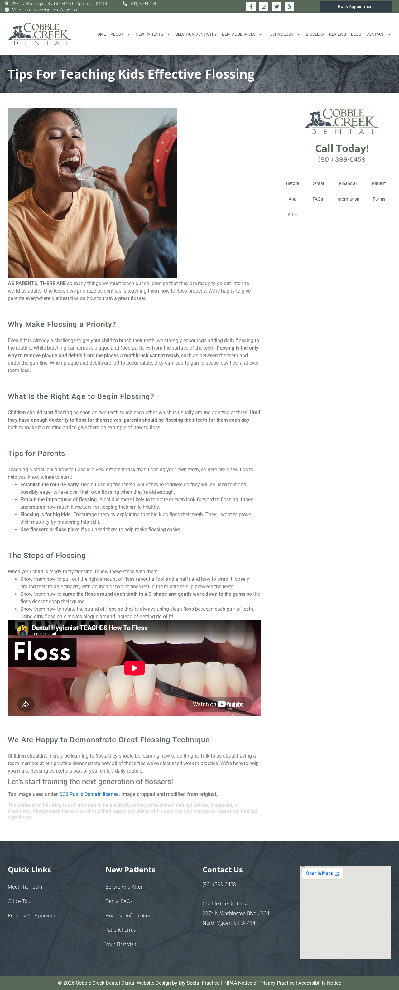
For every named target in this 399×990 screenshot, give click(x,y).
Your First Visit (120, 944)
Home (100, 34)
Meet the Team (25, 886)
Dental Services (239, 34)
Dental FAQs (317, 191)
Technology (281, 34)
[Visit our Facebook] (251, 6)
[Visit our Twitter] (276, 6)
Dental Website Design (146, 983)
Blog (356, 34)
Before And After (292, 199)
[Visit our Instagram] (263, 6)
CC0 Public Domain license (89, 794)
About (117, 34)
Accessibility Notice (319, 983)
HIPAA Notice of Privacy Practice (259, 983)
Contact (375, 34)
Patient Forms (379, 191)
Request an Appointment (36, 915)
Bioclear (315, 34)
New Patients (149, 34)
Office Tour (20, 901)
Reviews (337, 34)
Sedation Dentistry (196, 34)
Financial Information (347, 191)
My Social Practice (199, 983)
